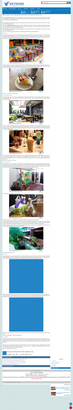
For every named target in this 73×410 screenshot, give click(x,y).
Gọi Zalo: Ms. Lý (22, 12)
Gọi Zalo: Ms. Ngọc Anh (32, 12)
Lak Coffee (54, 365)
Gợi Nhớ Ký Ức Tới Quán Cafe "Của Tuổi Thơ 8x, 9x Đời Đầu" (14, 361)
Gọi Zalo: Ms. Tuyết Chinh (42, 12)
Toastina (53, 360)
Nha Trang (13, 25)
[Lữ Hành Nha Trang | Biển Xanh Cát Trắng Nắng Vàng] (3, 15)
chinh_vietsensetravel (44, 12)
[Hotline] (70, 407)
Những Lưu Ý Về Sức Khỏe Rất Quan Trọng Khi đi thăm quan (14, 362)
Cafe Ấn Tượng (55, 363)
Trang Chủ (16, 3)
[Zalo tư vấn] (70, 404)
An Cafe (53, 364)
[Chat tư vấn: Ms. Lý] (24, 12)
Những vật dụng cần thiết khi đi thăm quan (11, 364)
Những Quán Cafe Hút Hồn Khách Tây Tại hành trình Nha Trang (15, 358)
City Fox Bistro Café (56, 362)
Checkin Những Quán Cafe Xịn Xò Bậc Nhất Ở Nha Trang (13, 360)
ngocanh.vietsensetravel (34, 12)
